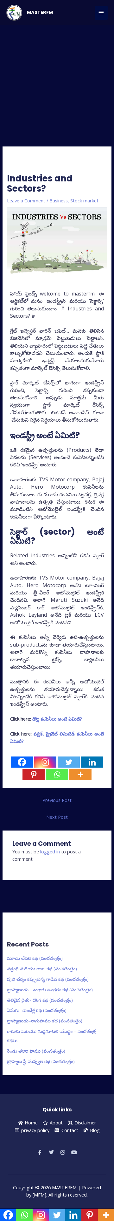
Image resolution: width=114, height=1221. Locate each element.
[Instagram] (45, 762)
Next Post (57, 817)
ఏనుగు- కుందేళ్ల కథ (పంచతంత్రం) (36, 1010)
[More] (80, 774)
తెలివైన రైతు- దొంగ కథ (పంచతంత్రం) (40, 1000)
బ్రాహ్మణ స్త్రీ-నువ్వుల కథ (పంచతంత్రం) (41, 1061)
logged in (50, 851)
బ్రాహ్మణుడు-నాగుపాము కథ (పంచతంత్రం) (44, 1020)
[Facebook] (22, 762)
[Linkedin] (92, 762)
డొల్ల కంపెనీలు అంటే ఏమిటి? (57, 719)
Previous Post (57, 800)
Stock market (84, 200)
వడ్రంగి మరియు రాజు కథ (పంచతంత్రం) (42, 968)
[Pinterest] (33, 774)
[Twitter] (69, 762)
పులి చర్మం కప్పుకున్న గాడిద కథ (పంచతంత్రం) (48, 979)
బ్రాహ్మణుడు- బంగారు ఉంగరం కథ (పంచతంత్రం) (50, 989)
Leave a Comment (26, 200)
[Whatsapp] (57, 774)
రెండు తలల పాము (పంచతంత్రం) (36, 1051)
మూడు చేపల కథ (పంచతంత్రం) (35, 958)
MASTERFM (40, 12)
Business (58, 200)
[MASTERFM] (14, 13)
